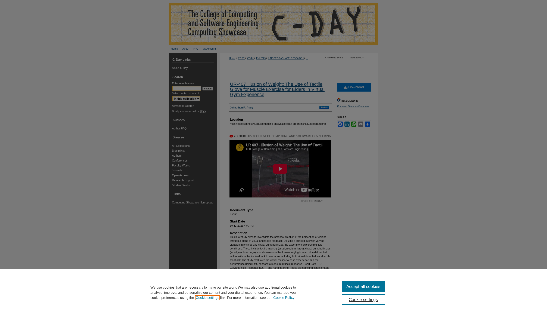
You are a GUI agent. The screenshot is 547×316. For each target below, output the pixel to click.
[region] (273, 292)
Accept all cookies (363, 286)
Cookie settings (207, 298)
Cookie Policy (283, 298)
